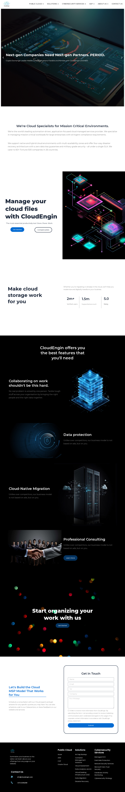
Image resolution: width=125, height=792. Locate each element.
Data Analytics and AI (83, 769)
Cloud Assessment (82, 766)
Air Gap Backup (81, 754)
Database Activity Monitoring (101, 773)
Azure (60, 754)
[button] (3, 57)
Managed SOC (100, 757)
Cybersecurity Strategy (103, 778)
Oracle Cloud (63, 764)
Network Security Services (104, 764)
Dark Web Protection (102, 760)
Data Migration (80, 778)
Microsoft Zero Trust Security (102, 768)
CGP (59, 761)
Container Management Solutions (80, 760)
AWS (59, 758)
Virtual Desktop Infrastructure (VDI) (82, 773)
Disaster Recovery (82, 781)
